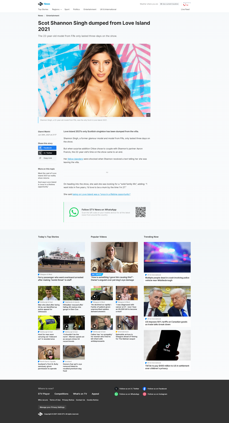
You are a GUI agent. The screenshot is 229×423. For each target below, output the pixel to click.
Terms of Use (55, 400)
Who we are (43, 400)
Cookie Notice (92, 400)
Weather (143, 4)
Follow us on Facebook (157, 389)
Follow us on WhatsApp (129, 394)
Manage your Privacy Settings (52, 407)
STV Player (44, 394)
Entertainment (90, 9)
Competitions (61, 394)
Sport (67, 9)
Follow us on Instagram (157, 394)
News (40, 15)
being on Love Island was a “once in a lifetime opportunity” (101, 194)
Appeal (95, 394)
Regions (56, 9)
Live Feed (185, 9)
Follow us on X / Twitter (129, 389)
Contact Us (80, 400)
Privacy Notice (68, 400)
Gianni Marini (44, 131)
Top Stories (43, 9)
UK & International (108, 9)
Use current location (170, 4)
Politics (76, 9)
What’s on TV (80, 394)
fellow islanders (75, 159)
